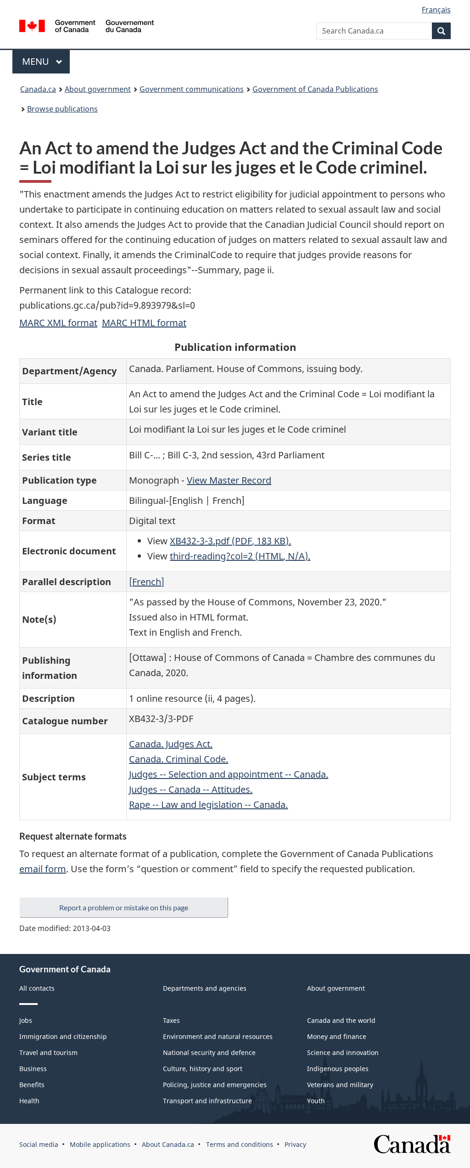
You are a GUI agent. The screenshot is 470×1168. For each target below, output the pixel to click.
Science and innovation (343, 1052)
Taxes (171, 1020)
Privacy (295, 1144)
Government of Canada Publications (315, 89)
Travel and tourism (48, 1052)
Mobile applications (100, 1144)
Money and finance (336, 1036)
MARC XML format (58, 322)
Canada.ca (38, 89)
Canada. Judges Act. (171, 744)
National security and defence (209, 1052)
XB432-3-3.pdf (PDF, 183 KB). (230, 541)
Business (33, 1068)
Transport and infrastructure (207, 1100)
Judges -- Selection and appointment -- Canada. (228, 774)
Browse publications (62, 109)
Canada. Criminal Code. (178, 759)
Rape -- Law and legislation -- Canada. (208, 804)
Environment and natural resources (218, 1036)
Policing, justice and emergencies (215, 1084)
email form (42, 869)
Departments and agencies (204, 988)
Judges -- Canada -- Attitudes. (190, 789)
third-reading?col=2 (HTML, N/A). (240, 556)
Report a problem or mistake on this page (123, 907)
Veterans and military (340, 1084)
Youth (316, 1100)
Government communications (192, 89)
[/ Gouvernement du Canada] (86, 27)
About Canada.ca (168, 1144)
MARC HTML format (144, 322)
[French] (146, 582)
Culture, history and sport (202, 1068)
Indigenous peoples (338, 1068)
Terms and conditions (239, 1144)
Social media (38, 1144)
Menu (36, 61)
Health (29, 1100)
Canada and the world (341, 1020)
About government (98, 89)
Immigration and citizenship (63, 1036)
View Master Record (229, 480)
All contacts (37, 988)
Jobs (25, 1020)
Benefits (32, 1084)
